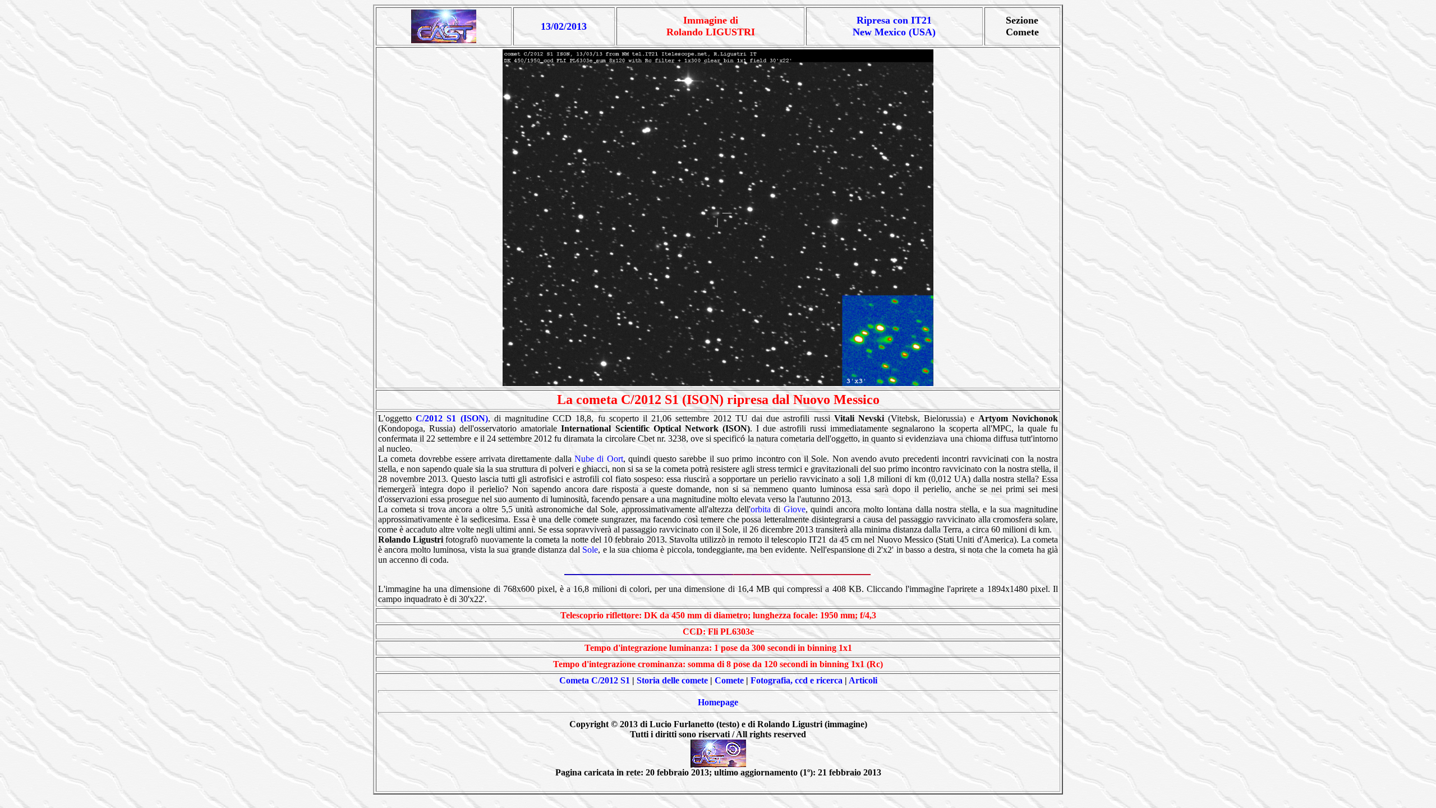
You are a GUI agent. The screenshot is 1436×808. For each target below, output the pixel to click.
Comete (729, 680)
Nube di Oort (598, 458)
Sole (590, 549)
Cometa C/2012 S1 (594, 680)
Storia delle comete (672, 680)
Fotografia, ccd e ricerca (797, 680)
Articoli (863, 680)
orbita (761, 509)
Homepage (718, 702)
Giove (795, 509)
